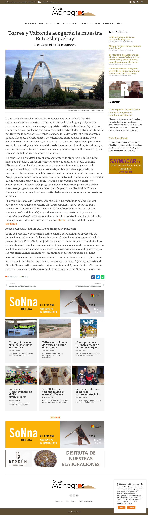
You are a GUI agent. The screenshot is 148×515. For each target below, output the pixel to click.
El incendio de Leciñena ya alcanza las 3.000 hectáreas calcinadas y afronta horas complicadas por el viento (124, 58)
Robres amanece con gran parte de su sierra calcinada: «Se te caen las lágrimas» (124, 71)
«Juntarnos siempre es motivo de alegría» (122, 38)
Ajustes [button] (121, 507)
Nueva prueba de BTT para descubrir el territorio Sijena (87, 345)
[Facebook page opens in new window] (130, 2)
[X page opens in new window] (134, 2)
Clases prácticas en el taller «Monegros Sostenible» (20, 345)
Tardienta (11, 223)
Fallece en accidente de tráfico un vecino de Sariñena (54, 345)
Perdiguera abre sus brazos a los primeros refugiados (88, 392)
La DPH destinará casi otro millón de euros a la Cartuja (53, 392)
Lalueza (60, 220)
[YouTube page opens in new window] (137, 2)
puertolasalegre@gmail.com (49, 2)
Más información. (133, 131)
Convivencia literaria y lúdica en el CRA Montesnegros (20, 393)
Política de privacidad (85, 501)
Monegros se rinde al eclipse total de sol (125, 47)
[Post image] (21, 328)
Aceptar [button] (131, 507)
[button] (93, 277)
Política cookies (71, 501)
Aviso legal (59, 501)
